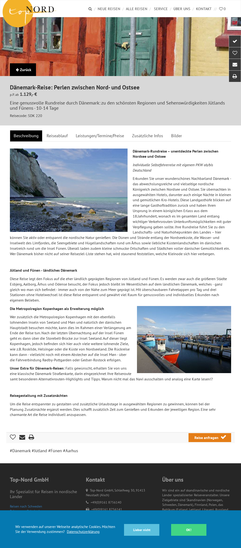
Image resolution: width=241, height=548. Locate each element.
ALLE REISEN (136, 8)
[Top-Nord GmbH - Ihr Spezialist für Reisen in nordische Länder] (33, 8)
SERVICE (161, 8)
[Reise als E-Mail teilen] (235, 65)
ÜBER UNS (181, 8)
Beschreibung (26, 135)
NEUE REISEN (109, 8)
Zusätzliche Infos (147, 135)
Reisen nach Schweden (26, 506)
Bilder (176, 135)
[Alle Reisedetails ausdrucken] (235, 76)
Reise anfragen (206, 437)
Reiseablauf (57, 135)
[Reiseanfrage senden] (235, 41)
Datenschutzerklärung (83, 531)
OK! (188, 530)
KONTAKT (204, 8)
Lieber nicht (141, 530)
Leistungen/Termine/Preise (100, 135)
